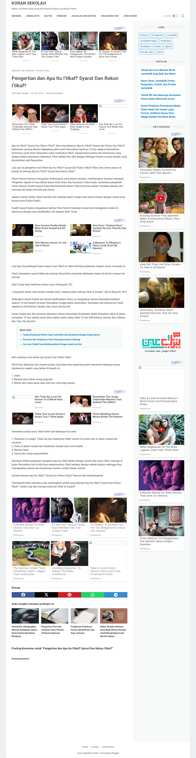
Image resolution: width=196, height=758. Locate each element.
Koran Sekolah (29, 3)
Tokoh (159, 52)
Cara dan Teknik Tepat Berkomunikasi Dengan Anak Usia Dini (52, 344)
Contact (95, 747)
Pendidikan (145, 46)
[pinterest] (69, 595)
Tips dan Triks (146, 52)
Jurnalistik (32, 16)
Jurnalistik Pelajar (148, 41)
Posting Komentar (54, 93)
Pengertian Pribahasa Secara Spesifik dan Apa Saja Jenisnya (82, 629)
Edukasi (143, 35)
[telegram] (115, 595)
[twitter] (46, 595)
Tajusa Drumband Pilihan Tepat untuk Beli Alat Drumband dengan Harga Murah (61, 335)
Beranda (16, 16)
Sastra (48, 16)
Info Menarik (157, 35)
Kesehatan (166, 41)
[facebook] (23, 595)
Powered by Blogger (109, 753)
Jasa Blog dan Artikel (83, 16)
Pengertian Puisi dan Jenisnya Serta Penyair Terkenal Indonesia (52, 629)
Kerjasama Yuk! (110, 16)
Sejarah (168, 46)
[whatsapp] (92, 595)
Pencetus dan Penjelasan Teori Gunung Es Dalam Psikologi (51, 339)
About (85, 747)
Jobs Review (130, 16)
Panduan (62, 16)
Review (157, 46)
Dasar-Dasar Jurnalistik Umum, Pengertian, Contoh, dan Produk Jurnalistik (158, 84)
